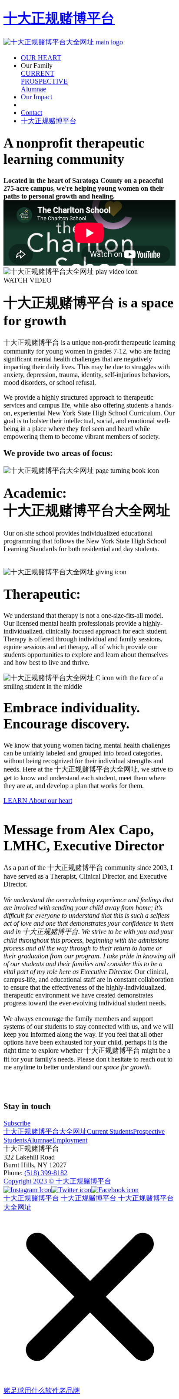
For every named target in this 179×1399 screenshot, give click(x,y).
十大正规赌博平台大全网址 (45, 1131)
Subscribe (16, 1123)
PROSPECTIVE (44, 81)
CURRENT (37, 73)
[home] (63, 42)
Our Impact (36, 97)
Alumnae (33, 89)
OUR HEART (41, 57)
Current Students (110, 1131)
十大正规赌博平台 (59, 18)
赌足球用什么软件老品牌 (41, 1390)
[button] (98, 66)
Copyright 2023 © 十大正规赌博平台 (57, 1181)
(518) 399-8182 (45, 1173)
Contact (31, 112)
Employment (69, 1140)
